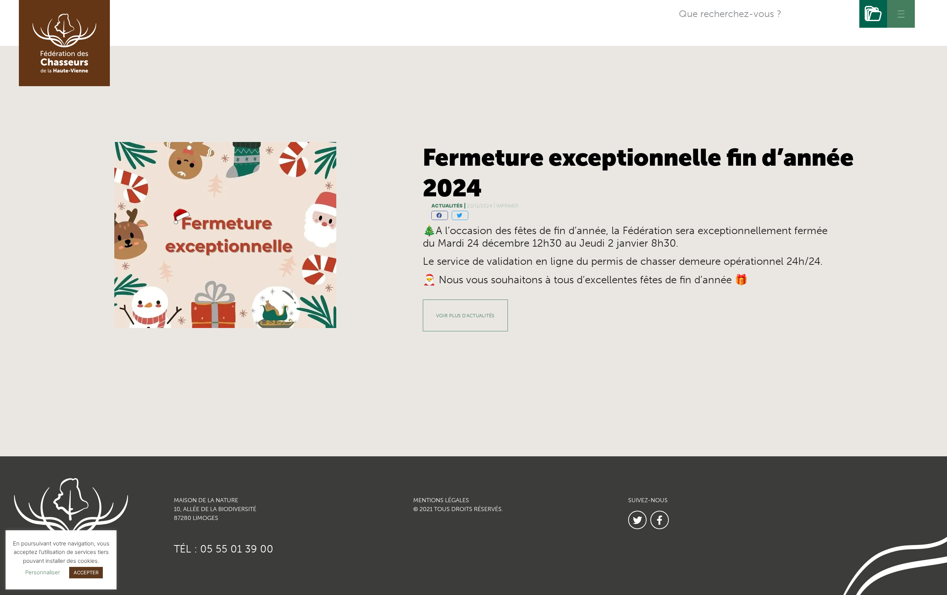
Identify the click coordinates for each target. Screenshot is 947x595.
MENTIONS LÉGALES (441, 500)
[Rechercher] (873, 14)
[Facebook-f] (659, 520)
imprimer (507, 206)
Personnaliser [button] (42, 572)
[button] (439, 215)
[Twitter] (637, 520)
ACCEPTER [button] (86, 572)
